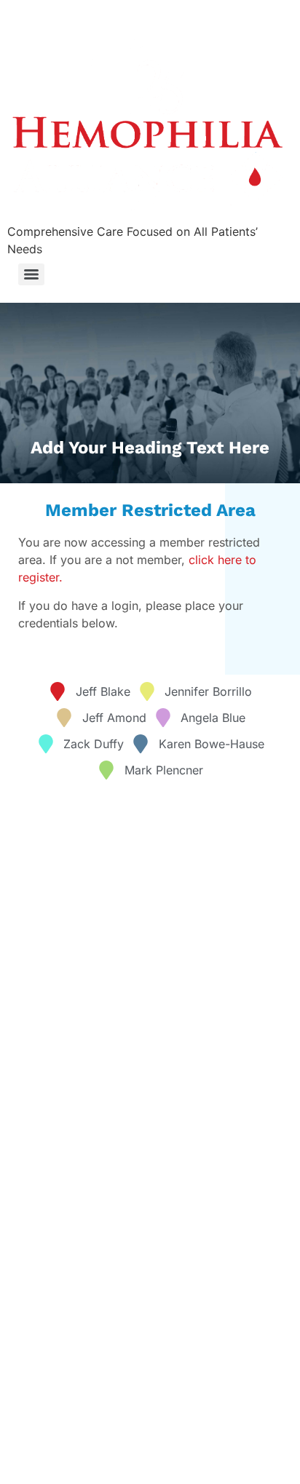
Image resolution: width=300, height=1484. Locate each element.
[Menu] (31, 274)
